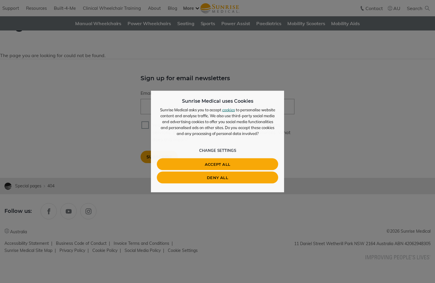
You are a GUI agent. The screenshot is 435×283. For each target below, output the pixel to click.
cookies (228, 109)
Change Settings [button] (217, 150)
